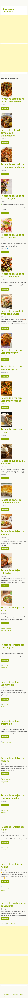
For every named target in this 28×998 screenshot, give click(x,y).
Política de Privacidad (18, 994)
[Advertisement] (14, 29)
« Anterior (2, 923)
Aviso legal (6, 994)
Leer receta (5, 108)
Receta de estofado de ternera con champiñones (12, 133)
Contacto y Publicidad (20, 996)
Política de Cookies (7, 996)
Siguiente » (15, 923)
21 (11, 923)
